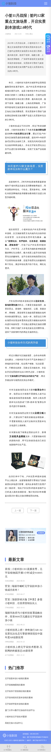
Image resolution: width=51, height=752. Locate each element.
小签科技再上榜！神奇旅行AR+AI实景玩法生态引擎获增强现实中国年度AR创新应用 (23, 633)
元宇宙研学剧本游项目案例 (17, 704)
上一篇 (17, 510)
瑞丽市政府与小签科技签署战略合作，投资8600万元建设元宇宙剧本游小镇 (23, 616)
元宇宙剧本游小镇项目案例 (17, 678)
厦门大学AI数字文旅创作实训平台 (20, 710)
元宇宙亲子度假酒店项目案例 (18, 691)
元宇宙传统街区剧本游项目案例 (19, 697)
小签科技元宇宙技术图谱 (16, 717)
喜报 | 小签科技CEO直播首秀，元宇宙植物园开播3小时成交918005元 (23, 573)
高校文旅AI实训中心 (14, 723)
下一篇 (33, 510)
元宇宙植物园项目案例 (15, 685)
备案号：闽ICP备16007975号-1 (37, 740)
